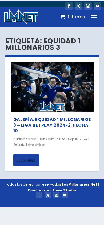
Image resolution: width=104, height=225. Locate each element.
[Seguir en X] (78, 6)
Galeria (19, 144)
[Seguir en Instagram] (88, 6)
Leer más (26, 160)
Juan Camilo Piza (51, 139)
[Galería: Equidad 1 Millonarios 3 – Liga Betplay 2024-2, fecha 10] (52, 87)
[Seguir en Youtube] (97, 6)
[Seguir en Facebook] (69, 6)
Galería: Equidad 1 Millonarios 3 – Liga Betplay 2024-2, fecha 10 (52, 125)
